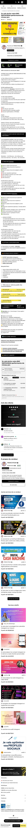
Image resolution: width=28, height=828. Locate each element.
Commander (16, 825)
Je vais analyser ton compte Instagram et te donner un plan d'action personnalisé (13, 653)
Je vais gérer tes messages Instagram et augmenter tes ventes (13, 704)
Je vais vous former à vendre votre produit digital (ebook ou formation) (13, 565)
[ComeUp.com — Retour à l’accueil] (2, 2)
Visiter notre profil (7, 263)
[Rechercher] (16, 2)
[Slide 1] (18, 40)
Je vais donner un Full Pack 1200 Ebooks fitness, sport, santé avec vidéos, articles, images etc (13, 540)
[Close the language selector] (21, 821)
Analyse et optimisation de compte (11, 10)
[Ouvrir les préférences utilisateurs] (24, 2)
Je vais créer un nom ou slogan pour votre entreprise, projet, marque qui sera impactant (13, 592)
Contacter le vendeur (13, 60)
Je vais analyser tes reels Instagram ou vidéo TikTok (12, 678)
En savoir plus (13, 484)
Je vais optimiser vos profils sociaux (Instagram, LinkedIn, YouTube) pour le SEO (12, 756)
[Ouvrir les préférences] (19, 2)
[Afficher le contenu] (25, 795)
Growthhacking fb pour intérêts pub (12, 351)
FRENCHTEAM (17, 45)
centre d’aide (16, 773)
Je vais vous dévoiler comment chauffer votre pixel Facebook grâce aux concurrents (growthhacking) (12, 515)
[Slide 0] (6, 40)
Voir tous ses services (13, 598)
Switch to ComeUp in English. (12, 820)
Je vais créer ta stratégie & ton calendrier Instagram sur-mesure (13, 627)
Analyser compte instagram (10, 348)
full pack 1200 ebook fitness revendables (13, 349)
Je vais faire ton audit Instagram (10, 729)
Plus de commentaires (7, 455)
